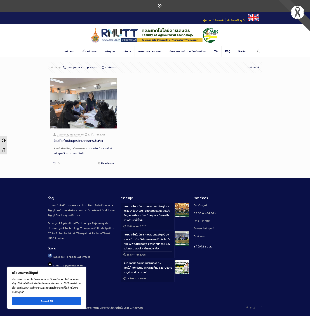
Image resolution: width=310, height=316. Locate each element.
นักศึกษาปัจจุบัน (236, 20)
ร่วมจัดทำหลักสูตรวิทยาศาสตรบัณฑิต (78, 140)
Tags (93, 67)
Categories (73, 67)
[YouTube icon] (251, 308)
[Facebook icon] (247, 308)
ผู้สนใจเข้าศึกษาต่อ (213, 20)
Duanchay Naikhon (69, 134)
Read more (107, 163)
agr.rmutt (84, 257)
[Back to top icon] (261, 306)
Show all (254, 67)
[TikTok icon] (254, 308)
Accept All (47, 301)
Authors (110, 67)
